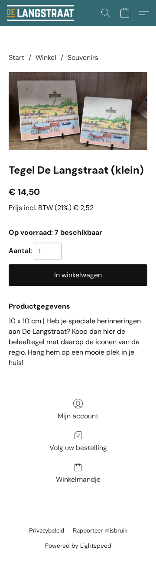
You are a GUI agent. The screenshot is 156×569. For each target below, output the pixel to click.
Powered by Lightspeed (78, 545)
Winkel (46, 57)
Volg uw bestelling (78, 447)
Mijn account (78, 416)
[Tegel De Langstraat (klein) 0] (78, 111)
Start (16, 57)
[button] (42, 13)
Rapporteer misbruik (100, 530)
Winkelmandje (78, 479)
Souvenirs (83, 57)
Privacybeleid (46, 530)
